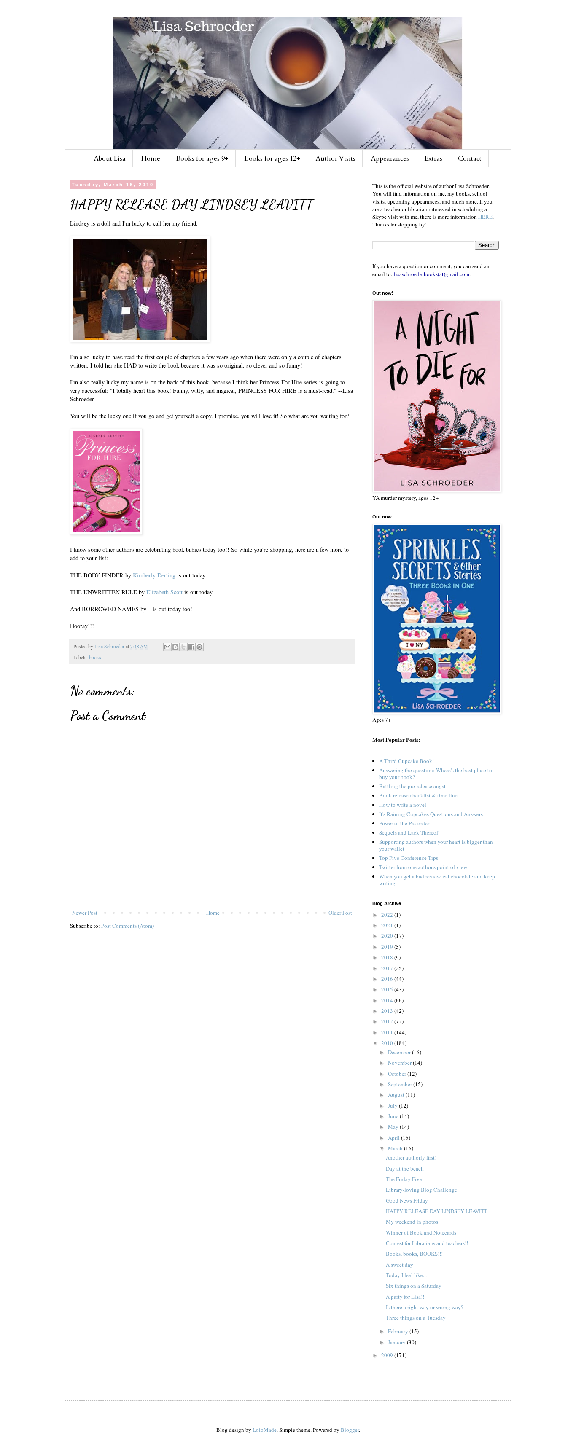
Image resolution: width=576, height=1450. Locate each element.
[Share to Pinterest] (199, 647)
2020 (387, 936)
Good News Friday (407, 1200)
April (394, 1137)
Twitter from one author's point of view (423, 867)
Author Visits (335, 158)
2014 (387, 1000)
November (400, 1062)
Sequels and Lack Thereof (408, 832)
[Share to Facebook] (191, 647)
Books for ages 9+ (202, 158)
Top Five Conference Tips (408, 858)
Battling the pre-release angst (412, 786)
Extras (433, 158)
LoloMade (265, 1430)
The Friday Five (404, 1179)
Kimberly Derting (154, 575)
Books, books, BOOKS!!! (414, 1253)
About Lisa (110, 158)
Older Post (340, 912)
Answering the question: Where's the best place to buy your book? (435, 773)
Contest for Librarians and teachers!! (427, 1243)
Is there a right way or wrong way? (424, 1307)
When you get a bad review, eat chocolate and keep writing (437, 880)
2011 (387, 1032)
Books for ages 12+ (272, 158)
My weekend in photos (412, 1221)
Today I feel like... (406, 1275)
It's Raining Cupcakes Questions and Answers (431, 814)
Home (150, 158)
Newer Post (84, 912)
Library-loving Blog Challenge (421, 1189)
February (398, 1331)
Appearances (390, 158)
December (400, 1052)
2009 (387, 1355)
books (95, 657)
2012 (387, 1021)
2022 (387, 914)
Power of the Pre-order (404, 823)
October (397, 1073)
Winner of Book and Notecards (421, 1232)
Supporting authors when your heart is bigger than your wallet (436, 845)
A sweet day (399, 1264)
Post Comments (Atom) (127, 925)
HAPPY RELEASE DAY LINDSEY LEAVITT (436, 1211)
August (397, 1094)
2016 (387, 979)
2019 (387, 947)
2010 (387, 1043)
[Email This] (167, 647)
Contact (470, 158)
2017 (387, 968)
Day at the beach (405, 1168)
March (396, 1148)
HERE (485, 216)
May (394, 1126)
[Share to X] (183, 647)
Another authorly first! (411, 1157)
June (394, 1116)
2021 (387, 925)
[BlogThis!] (175, 647)
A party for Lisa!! (405, 1296)
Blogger (350, 1430)
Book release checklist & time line (418, 795)
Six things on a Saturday (413, 1285)
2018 (387, 957)
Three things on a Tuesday (416, 1317)
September (400, 1084)
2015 (387, 989)
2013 (387, 1011)
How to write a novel (402, 804)
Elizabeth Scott (164, 592)
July (393, 1105)
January (397, 1342)
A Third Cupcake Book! (406, 761)
